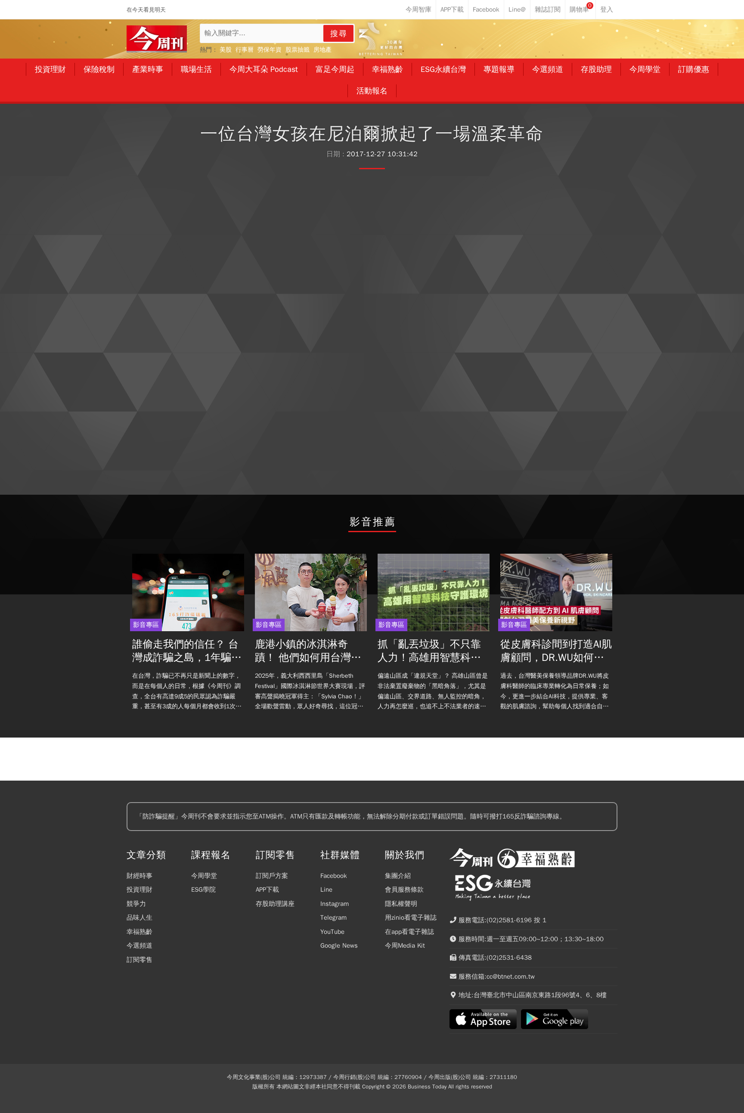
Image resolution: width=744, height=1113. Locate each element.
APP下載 (267, 889)
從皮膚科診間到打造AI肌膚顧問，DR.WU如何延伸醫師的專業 (556, 651)
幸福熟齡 (139, 932)
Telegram (333, 917)
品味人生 (139, 917)
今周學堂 (204, 876)
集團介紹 (398, 876)
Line (326, 889)
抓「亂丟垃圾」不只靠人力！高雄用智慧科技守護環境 (429, 651)
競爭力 (136, 904)
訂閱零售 (139, 960)
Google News (339, 945)
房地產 (322, 49)
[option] (188, 635)
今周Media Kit (405, 945)
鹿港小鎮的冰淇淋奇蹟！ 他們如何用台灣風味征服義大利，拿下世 (308, 651)
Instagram (334, 904)
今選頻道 (139, 945)
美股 (226, 49)
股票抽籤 (297, 49)
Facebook (333, 876)
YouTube (332, 932)
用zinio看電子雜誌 (411, 917)
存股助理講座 (275, 904)
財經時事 (139, 876)
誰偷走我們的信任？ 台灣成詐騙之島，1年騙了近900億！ (187, 651)
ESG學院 (203, 889)
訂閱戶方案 (272, 876)
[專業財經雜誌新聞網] (157, 39)
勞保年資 (269, 49)
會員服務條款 (404, 889)
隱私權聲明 (401, 904)
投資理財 (139, 889)
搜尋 (338, 33)
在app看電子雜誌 (409, 932)
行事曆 (245, 49)
